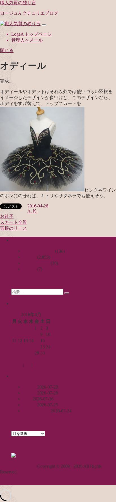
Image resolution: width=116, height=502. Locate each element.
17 (48, 340)
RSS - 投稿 (54, 455)
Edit (36, 364)
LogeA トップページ (31, 34)
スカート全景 (13, 222)
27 (25, 353)
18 (14, 346)
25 (14, 353)
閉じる (7, 50)
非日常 (29, 269)
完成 (27, 398)
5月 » (30, 359)
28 (31, 353)
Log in (17, 364)
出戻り (29, 393)
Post (28, 364)
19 (20, 346)
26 (20, 353)
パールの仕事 (36, 410)
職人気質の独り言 (18, 2)
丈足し (29, 387)
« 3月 (16, 359)
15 (37, 340)
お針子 (7, 216)
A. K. (32, 211)
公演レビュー (36, 263)
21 (31, 346)
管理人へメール (27, 40)
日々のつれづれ (38, 251)
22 (37, 346)
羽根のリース (13, 228)
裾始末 (29, 404)
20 (25, 346)
